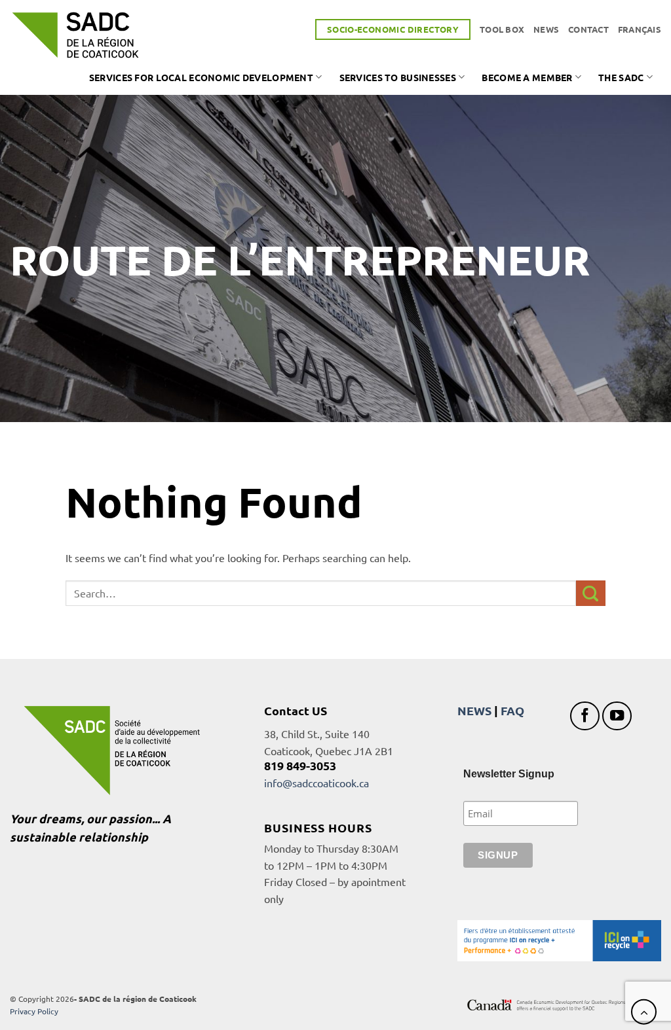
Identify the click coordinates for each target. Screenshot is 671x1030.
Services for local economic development (201, 77)
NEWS (474, 710)
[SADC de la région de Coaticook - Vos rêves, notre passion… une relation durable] (75, 35)
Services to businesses (397, 77)
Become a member (527, 77)
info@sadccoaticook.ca (316, 782)
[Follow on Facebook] (585, 716)
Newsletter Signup (508, 773)
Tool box (502, 29)
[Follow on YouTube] (617, 716)
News (546, 29)
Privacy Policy (34, 1011)
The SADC (620, 77)
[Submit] (590, 593)
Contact (588, 29)
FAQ (512, 710)
